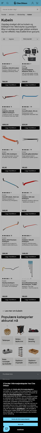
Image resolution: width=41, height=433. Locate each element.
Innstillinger (20, 429)
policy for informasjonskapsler (12, 394)
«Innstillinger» (20, 408)
